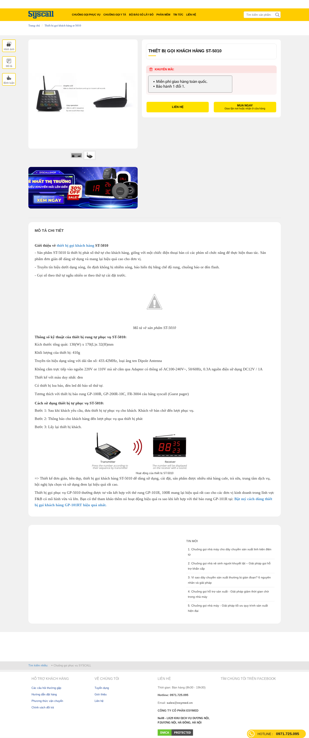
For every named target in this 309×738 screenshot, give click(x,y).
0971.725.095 (278, 734)
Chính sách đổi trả (43, 707)
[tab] (9, 46)
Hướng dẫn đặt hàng (44, 694)
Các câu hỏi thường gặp (46, 687)
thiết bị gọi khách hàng (75, 245)
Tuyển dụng (102, 687)
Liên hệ (99, 701)
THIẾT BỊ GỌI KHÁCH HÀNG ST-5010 (63, 25)
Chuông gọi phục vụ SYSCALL (72, 665)
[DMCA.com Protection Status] (175, 732)
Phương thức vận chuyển (47, 701)
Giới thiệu (101, 694)
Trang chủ (34, 25)
